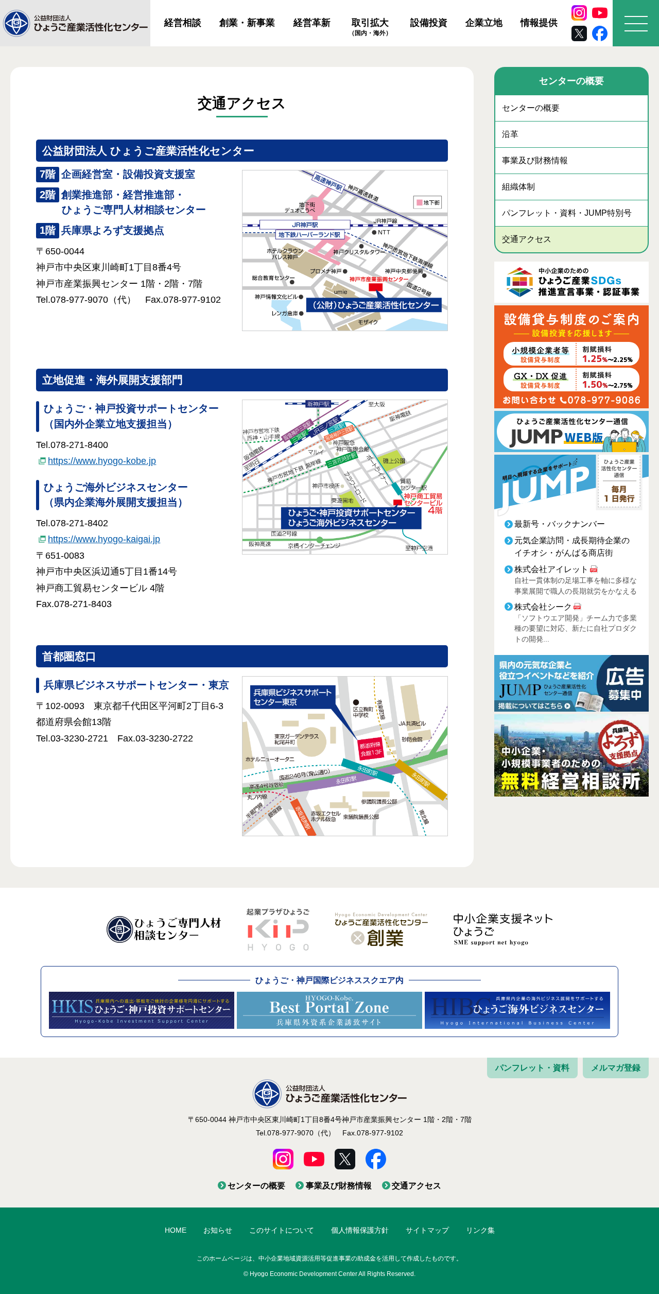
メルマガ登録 (615, 1067)
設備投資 (428, 23)
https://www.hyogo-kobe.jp (102, 461)
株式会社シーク (543, 606)
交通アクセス (526, 239)
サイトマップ (427, 1230)
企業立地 (483, 23)
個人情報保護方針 (360, 1230)
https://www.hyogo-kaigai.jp (104, 539)
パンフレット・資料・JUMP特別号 (567, 213)
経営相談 (182, 23)
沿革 (510, 134)
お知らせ (217, 1230)
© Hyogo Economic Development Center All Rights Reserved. (329, 1274)
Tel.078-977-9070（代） (295, 1133)
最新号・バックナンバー (559, 524)
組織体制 (518, 186)
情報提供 (539, 23)
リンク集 (480, 1230)
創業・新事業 (247, 23)
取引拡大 (370, 27)
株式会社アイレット (551, 569)
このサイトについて (281, 1230)
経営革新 (312, 23)
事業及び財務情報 (535, 160)
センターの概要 (531, 107)
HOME (175, 1230)
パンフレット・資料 (532, 1067)
